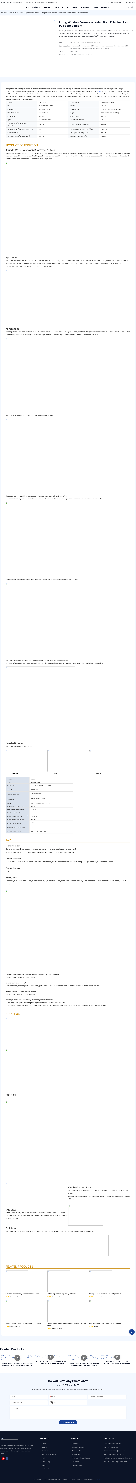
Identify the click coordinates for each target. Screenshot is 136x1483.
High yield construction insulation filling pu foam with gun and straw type (51, 1362)
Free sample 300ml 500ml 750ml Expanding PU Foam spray (66, 1324)
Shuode (4, 13)
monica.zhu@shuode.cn (114, 2)
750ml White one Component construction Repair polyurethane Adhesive (117, 1362)
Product (11, 13)
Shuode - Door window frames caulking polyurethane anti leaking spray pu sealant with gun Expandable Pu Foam (84, 1364)
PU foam (99, 91)
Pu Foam (20, 13)
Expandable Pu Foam (32, 13)
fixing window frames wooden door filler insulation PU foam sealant (65, 13)
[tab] (68, 84)
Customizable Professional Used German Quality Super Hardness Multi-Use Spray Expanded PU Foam (17, 1364)
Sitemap (100, 1479)
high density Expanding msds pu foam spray (105, 1323)
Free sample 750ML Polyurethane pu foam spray (23, 1323)
